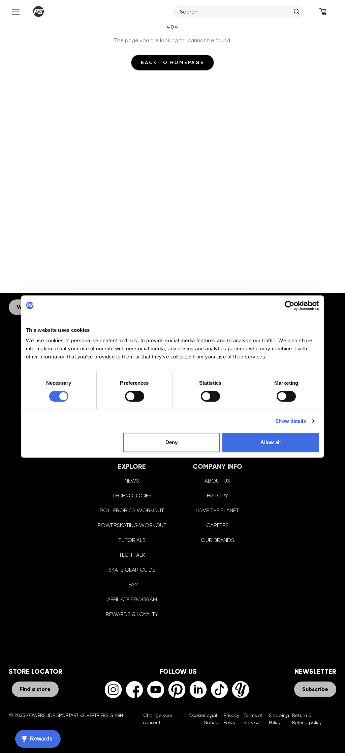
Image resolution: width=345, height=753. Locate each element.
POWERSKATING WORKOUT (132, 525)
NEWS (132, 480)
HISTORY (217, 495)
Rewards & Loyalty (132, 614)
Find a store (35, 689)
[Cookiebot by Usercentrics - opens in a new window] (289, 305)
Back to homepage (172, 62)
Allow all (270, 442)
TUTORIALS (132, 540)
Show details (290, 421)
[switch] (134, 396)
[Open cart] (323, 11)
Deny (171, 442)
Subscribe (315, 689)
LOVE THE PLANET (217, 510)
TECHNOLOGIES (132, 495)
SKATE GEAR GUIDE (131, 570)
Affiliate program (132, 599)
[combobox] (235, 11)
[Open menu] (15, 11)
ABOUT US (217, 480)
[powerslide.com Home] (38, 11)
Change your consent (157, 719)
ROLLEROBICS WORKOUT (132, 510)
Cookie (196, 715)
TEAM (131, 584)
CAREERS (217, 525)
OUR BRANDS (217, 540)
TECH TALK (132, 555)
